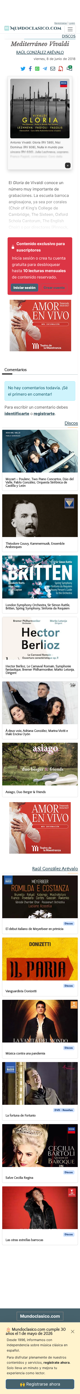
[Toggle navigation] (70, 29)
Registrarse (60, 23)
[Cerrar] (72, 1331)
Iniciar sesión (24, 288)
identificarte (17, 413)
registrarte (44, 413)
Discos (68, 36)
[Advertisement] (40, 10)
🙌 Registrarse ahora (40, 1384)
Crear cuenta (54, 288)
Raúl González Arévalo (40, 52)
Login (72, 23)
